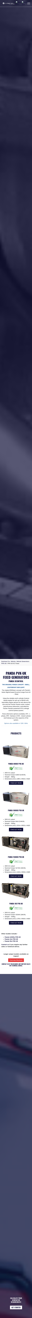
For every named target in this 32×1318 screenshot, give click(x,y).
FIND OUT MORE (16, 783)
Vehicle (13, 661)
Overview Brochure (16, 960)
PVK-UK (4, 663)
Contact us (5, 944)
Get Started (16, 1307)
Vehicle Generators (22, 661)
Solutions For (5, 661)
